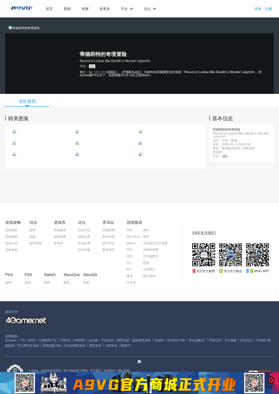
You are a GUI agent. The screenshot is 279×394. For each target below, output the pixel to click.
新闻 (67, 8)
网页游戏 (123, 340)
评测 (85, 8)
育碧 (146, 236)
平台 (124, 8)
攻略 (32, 236)
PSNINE (79, 340)
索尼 (130, 276)
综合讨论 (84, 230)
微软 (146, 230)
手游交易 (215, 340)
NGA (31, 340)
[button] (21, 9)
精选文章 (84, 236)
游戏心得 (11, 243)
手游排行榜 (263, 340)
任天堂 (131, 282)
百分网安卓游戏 (28, 345)
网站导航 (124, 370)
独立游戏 (149, 276)
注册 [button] (268, 8)
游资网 (158, 340)
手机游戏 (107, 340)
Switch (131, 243)
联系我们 (110, 370)
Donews (10, 340)
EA (129, 269)
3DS (130, 256)
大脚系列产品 (47, 340)
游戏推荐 (60, 230)
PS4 (129, 230)
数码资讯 (108, 249)
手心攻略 (230, 340)
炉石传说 (246, 340)
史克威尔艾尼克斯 (155, 243)
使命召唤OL (197, 340)
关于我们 (96, 370)
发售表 (104, 8)
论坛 (147, 8)
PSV (129, 249)
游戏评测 (60, 236)
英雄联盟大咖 (52, 345)
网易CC (126, 345)
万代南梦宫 (150, 256)
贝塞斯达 (149, 269)
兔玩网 (93, 340)
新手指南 (35, 243)
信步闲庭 (84, 249)
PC (129, 262)
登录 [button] (258, 8)
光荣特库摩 (150, 249)
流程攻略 (11, 249)
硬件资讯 (108, 243)
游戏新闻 (108, 230)
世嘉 (146, 262)
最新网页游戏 (142, 340)
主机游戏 (111, 345)
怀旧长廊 (84, 243)
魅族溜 (9, 345)
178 (22, 340)
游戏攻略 (11, 230)
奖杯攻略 (11, 236)
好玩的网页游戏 (75, 345)
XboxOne (133, 236)
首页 (49, 8)
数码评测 (108, 236)
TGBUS (65, 340)
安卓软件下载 (176, 340)
